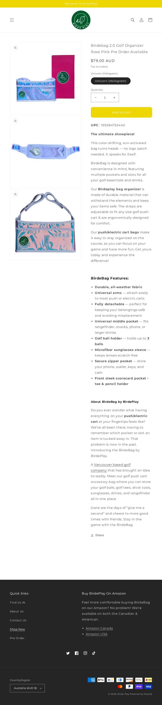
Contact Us (18, 620)
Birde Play (123, 694)
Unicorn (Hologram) (110, 81)
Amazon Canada (99, 628)
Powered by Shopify (141, 694)
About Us (17, 611)
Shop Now (17, 629)
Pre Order (17, 638)
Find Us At (17, 602)
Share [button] (99, 535)
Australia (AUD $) (25, 688)
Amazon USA (96, 634)
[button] (12, 20)
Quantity (97, 89)
